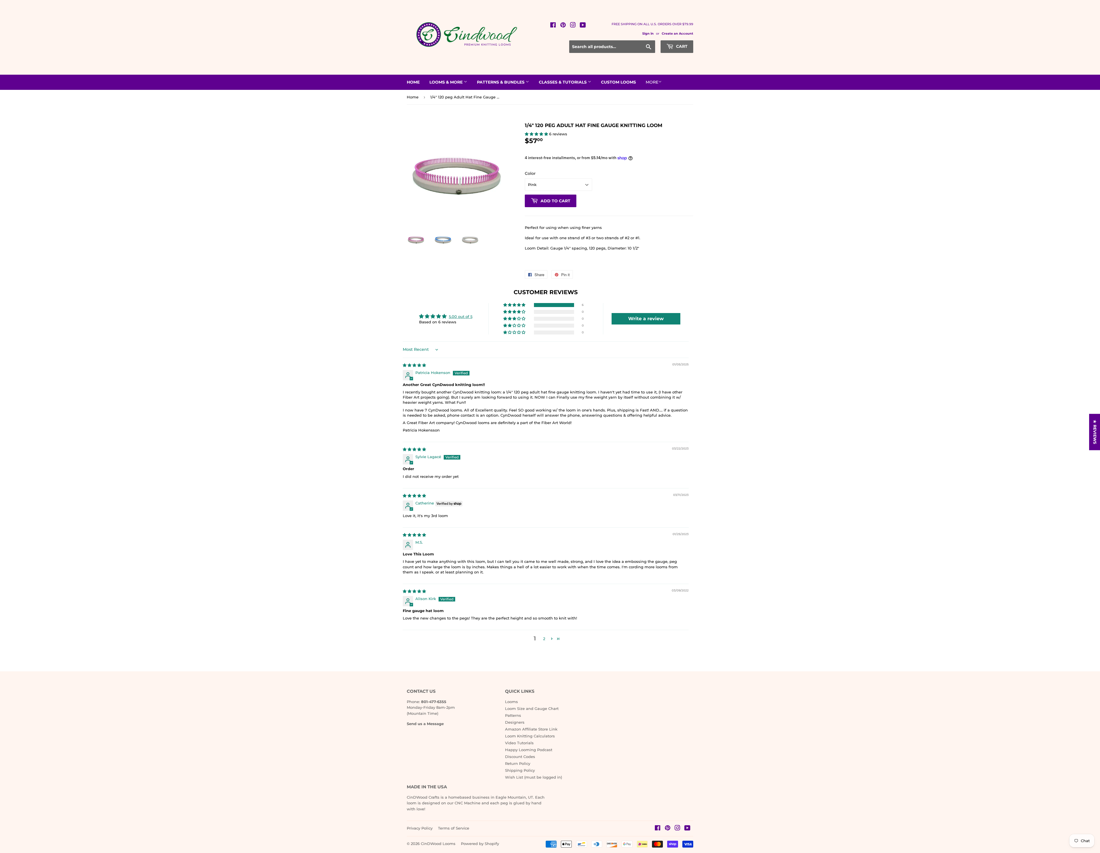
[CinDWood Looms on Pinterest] (563, 25)
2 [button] (544, 638)
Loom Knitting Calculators (530, 736)
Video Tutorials (519, 743)
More (652, 82)
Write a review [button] (646, 318)
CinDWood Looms (438, 843)
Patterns (513, 715)
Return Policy (517, 763)
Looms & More (446, 82)
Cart (681, 46)
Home (413, 82)
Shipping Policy (520, 770)
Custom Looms (618, 82)
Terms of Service (453, 828)
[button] (537, 134)
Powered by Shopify (480, 843)
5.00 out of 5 (460, 316)
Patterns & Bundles (501, 82)
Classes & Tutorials (563, 82)
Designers (515, 722)
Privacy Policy (420, 828)
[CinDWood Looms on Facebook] (553, 25)
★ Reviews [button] (1094, 432)
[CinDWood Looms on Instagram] (573, 25)
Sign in (648, 33)
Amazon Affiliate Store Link (531, 729)
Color (530, 173)
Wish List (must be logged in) (533, 777)
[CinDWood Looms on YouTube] (583, 25)
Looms (511, 701)
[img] (414, 365)
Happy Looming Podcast (528, 749)
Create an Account (677, 33)
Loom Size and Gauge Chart (532, 708)
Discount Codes (520, 756)
